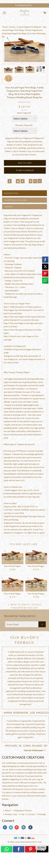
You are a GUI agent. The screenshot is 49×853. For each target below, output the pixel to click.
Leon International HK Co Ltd (28, 842)
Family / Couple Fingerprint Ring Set (25, 27)
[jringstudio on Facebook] (5, 829)
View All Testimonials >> (35, 750)
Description (11, 193)
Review (9, 207)
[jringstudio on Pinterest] (17, 829)
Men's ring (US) (24, 113)
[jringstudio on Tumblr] (30, 829)
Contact (31, 814)
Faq (22, 814)
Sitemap (42, 814)
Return (8, 810)
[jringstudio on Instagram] (23, 830)
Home (5, 27)
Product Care (11, 814)
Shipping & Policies (16, 200)
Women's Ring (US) (23, 125)
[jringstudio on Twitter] (11, 829)
